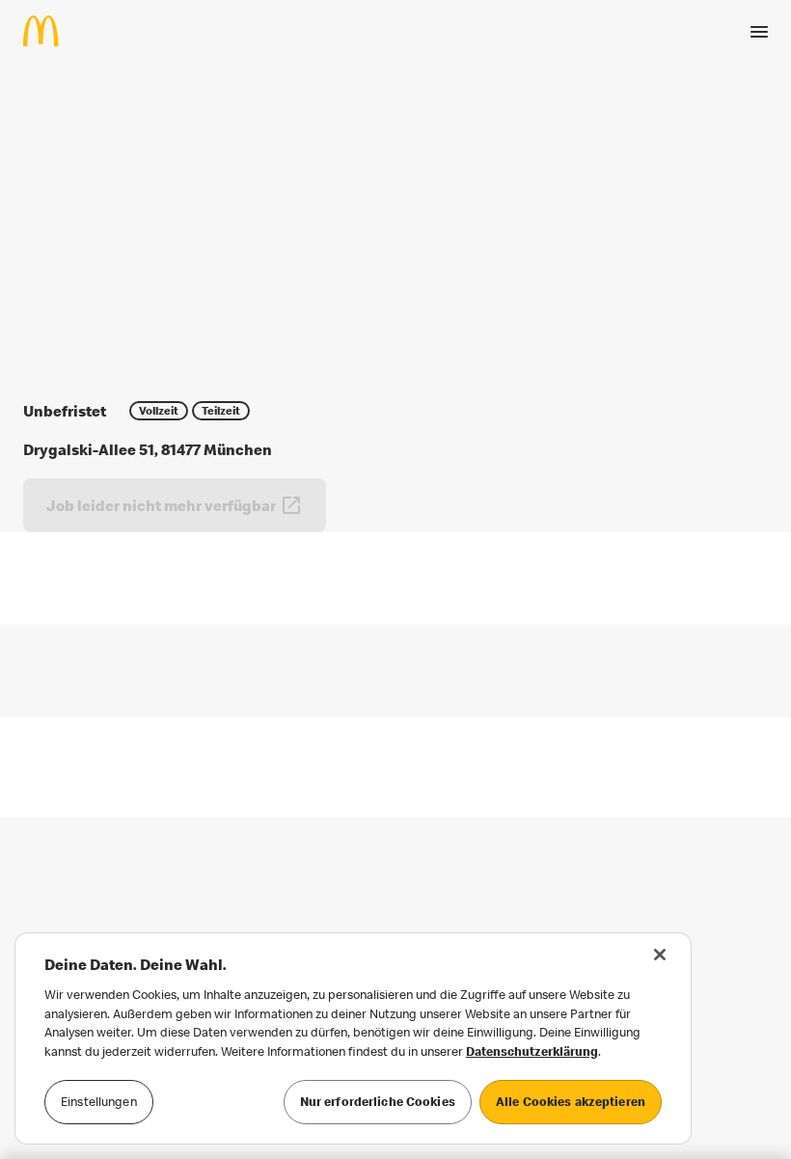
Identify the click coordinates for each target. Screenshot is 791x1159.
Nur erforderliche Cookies (377, 1101)
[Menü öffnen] (759, 31)
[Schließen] (660, 954)
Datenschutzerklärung (532, 1051)
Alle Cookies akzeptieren (570, 1101)
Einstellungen (99, 1101)
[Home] (48, 30)
